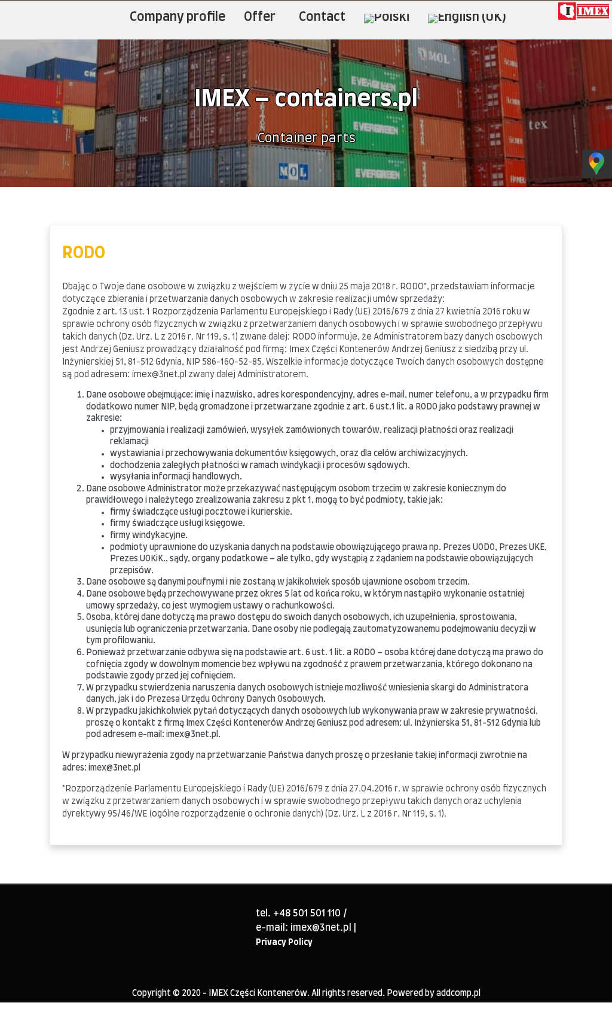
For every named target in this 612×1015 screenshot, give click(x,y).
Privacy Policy (284, 942)
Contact (322, 17)
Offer (260, 17)
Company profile (177, 17)
